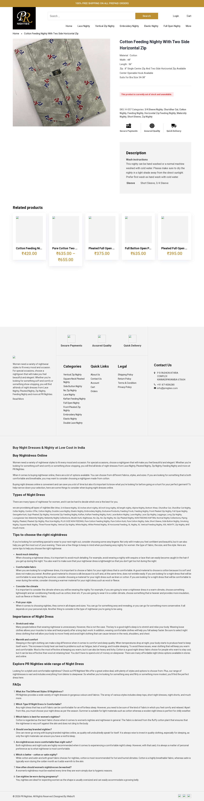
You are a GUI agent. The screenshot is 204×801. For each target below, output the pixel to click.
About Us (95, 374)
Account (95, 383)
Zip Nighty (147, 116)
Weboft (71, 796)
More (188, 26)
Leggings (161, 514)
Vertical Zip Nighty (104, 26)
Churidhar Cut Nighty (181, 508)
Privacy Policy (125, 387)
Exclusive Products (110, 511)
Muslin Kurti (76, 518)
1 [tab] (61, 123)
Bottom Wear (152, 508)
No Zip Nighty (70, 390)
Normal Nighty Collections (169, 518)
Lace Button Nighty (120, 514)
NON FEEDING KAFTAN (145, 518)
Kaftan (81, 514)
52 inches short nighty (88, 508)
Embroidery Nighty (129, 26)
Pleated (23, 521)
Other (57, 508)
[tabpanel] (61, 83)
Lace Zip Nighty (149, 514)
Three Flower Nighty (48, 524)
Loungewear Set (20, 518)
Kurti (109, 514)
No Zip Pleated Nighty (124, 518)
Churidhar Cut (171, 109)
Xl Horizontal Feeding (117, 524)
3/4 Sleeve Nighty (154, 109)
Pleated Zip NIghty (35, 521)
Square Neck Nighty (29, 524)
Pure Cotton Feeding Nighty (97, 521)
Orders (94, 391)
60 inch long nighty (107, 508)
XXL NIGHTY (168, 524)
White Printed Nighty (97, 524)
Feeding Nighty (135, 113)
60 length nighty (124, 508)
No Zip (96, 518)
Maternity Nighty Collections (57, 518)
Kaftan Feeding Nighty (74, 398)
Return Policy (124, 378)
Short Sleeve (134, 116)
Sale (147, 521)
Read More (18, 399)
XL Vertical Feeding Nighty (150, 524)
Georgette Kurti (20, 514)
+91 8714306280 (166, 384)
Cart (93, 387)
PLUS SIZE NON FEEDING (72, 521)
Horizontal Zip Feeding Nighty (160, 113)
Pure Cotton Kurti (118, 521)
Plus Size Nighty (52, 521)
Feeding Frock (127, 511)
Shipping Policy (125, 374)
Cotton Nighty (44, 511)
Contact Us (96, 378)
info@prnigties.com (167, 388)
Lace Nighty (84, 26)
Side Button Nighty (72, 386)
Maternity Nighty (36, 518)
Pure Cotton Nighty (135, 521)
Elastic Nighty (151, 26)
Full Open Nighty (172, 26)
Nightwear (87, 518)
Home (69, 26)
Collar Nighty (18, 511)
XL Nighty (132, 524)
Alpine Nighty (138, 508)
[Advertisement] (102, 302)
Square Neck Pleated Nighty (73, 380)
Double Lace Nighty (73, 423)
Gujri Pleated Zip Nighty (38, 514)
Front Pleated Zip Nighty (72, 409)
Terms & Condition (127, 383)
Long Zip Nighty (174, 514)
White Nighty (81, 524)
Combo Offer (31, 511)
